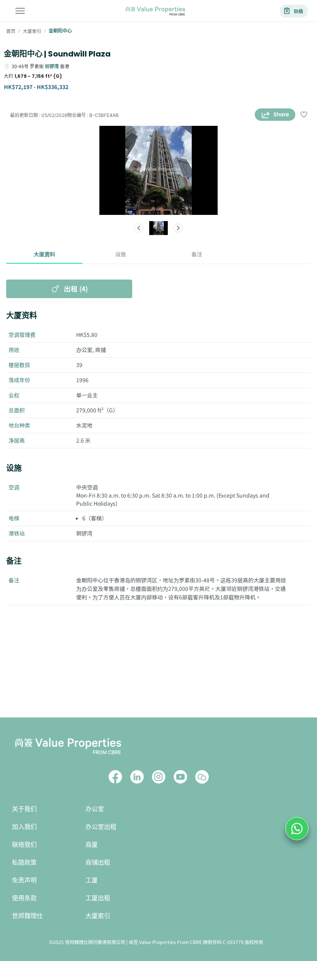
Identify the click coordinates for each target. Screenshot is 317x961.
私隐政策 (24, 862)
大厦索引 (97, 915)
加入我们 (24, 826)
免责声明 (24, 880)
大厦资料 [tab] (44, 254)
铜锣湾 (52, 66)
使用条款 (24, 898)
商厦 (91, 844)
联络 (298, 11)
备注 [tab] (196, 254)
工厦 (91, 880)
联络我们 (24, 844)
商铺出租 (97, 862)
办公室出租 (100, 826)
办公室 (94, 809)
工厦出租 (97, 898)
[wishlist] (303, 115)
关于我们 (24, 809)
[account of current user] (20, 11)
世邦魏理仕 (27, 915)
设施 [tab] (120, 254)
